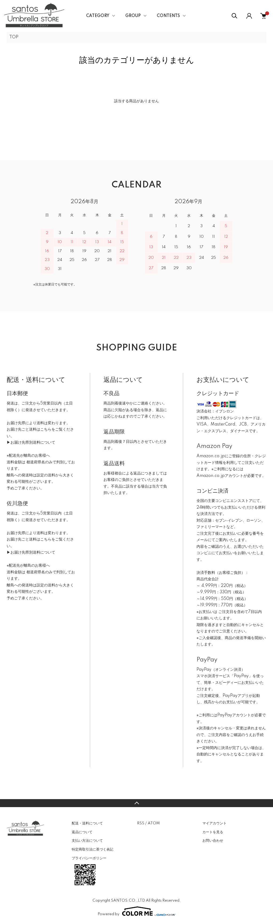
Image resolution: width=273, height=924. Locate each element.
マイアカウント (214, 823)
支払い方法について (87, 841)
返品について (82, 832)
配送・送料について (87, 823)
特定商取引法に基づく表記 (92, 849)
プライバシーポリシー (89, 858)
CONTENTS (168, 16)
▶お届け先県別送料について (31, 442)
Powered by (108, 914)
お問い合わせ (212, 841)
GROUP (133, 16)
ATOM (154, 823)
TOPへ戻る (136, 803)
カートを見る (212, 832)
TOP (13, 37)
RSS (140, 823)
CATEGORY (97, 16)
